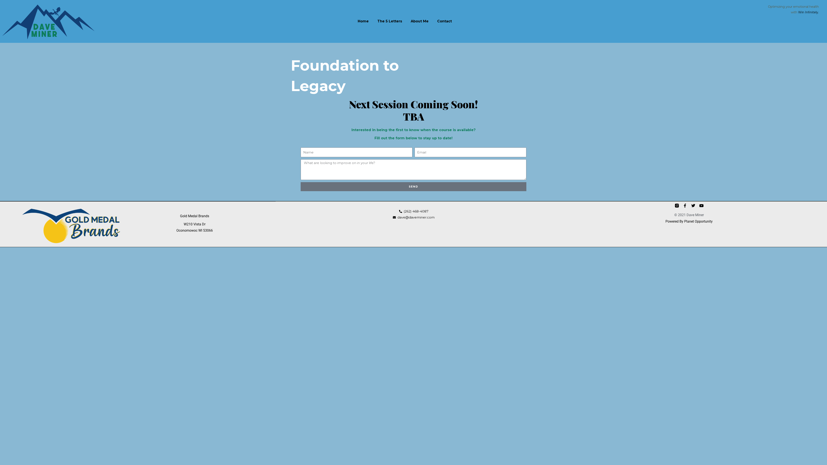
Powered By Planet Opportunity (689, 221)
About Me (420, 21)
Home (363, 21)
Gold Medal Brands (194, 216)
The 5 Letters (389, 21)
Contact (444, 21)
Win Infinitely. (808, 12)
